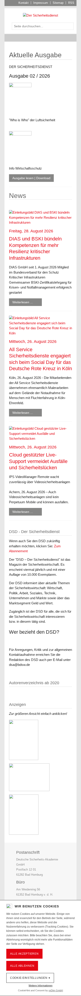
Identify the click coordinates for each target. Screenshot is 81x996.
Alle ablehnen (22, 965)
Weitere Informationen (40, 985)
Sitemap (58, 2)
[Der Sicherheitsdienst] (40, 15)
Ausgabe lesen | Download (31, 178)
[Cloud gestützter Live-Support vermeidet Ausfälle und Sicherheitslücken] (40, 433)
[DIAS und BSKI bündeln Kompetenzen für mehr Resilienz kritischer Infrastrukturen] (40, 217)
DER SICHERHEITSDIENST (30, 67)
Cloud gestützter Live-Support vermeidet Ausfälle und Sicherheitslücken (38, 461)
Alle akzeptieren (24, 953)
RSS (71, 2)
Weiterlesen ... (22, 302)
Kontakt (23, 2)
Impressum (40, 2)
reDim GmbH (56, 990)
